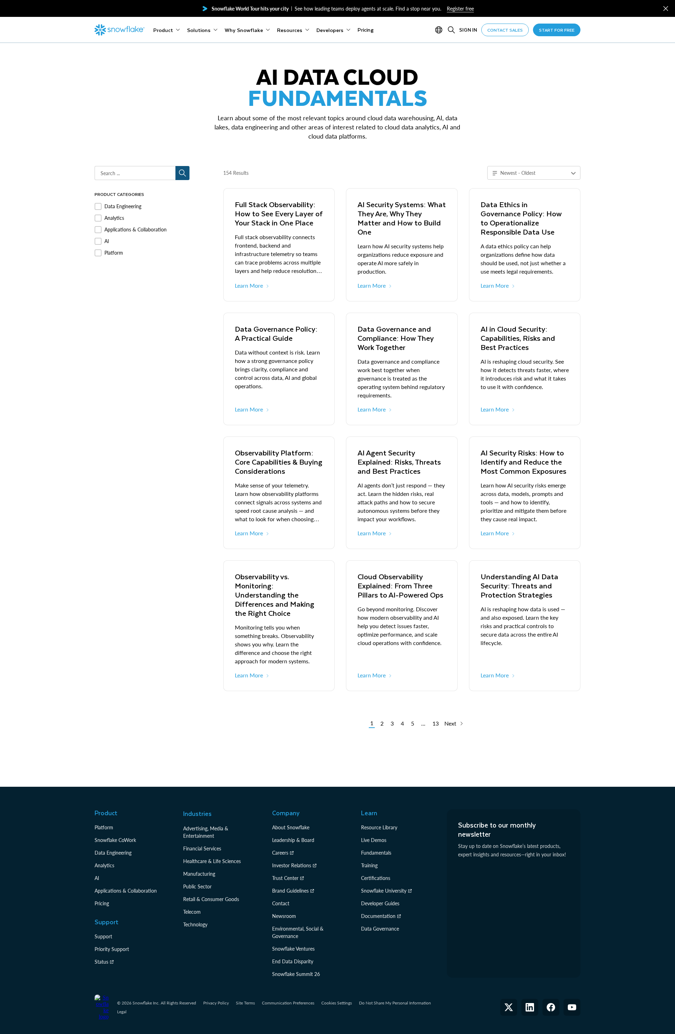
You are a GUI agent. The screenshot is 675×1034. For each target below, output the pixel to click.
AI (97, 878)
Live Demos (373, 840)
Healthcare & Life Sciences (212, 861)
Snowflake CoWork (115, 840)
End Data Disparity (292, 961)
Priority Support (112, 949)
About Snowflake (290, 827)
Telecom (192, 912)
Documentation (378, 916)
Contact (280, 903)
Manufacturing (199, 874)
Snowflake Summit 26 (296, 974)
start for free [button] (556, 29)
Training (369, 865)
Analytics (104, 865)
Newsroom (284, 916)
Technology (195, 924)
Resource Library (379, 827)
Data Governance (380, 929)
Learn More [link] (249, 285)
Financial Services (202, 848)
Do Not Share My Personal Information (395, 1003)
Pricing (102, 903)
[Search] (451, 29)
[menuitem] (166, 30)
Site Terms (245, 1003)
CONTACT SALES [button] (505, 29)
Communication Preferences (288, 1003)
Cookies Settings (336, 1003)
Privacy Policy (216, 1003)
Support (103, 936)
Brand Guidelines (290, 891)
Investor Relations (291, 865)
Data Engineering (113, 853)
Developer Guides (380, 903)
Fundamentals (376, 853)
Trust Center (285, 878)
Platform (104, 827)
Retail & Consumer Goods (211, 899)
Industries (197, 813)
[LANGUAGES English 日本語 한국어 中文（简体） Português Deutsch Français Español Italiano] (440, 29)
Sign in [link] (468, 30)
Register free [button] (460, 9)
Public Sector (197, 886)
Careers (280, 853)
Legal (122, 1011)
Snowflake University (383, 891)
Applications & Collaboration (126, 891)
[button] (665, 8)
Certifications (375, 878)
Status (101, 962)
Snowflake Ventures (293, 949)
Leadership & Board (293, 840)
